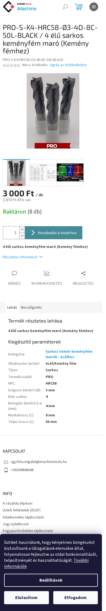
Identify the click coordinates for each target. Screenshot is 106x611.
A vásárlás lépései (17, 503)
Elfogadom (75, 598)
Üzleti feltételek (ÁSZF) (21, 510)
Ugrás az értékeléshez (68, 65)
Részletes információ (20, 257)
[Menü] (93, 6)
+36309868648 (22, 470)
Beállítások (51, 580)
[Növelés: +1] (22, 229)
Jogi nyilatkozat (16, 524)
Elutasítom (26, 598)
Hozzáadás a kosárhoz (57, 232)
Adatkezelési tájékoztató (23, 517)
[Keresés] (65, 6)
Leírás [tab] (12, 307)
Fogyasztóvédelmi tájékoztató (28, 531)
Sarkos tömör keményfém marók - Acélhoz (69, 354)
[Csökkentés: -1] (22, 236)
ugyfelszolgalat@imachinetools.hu (39, 462)
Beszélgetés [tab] (31, 307)
